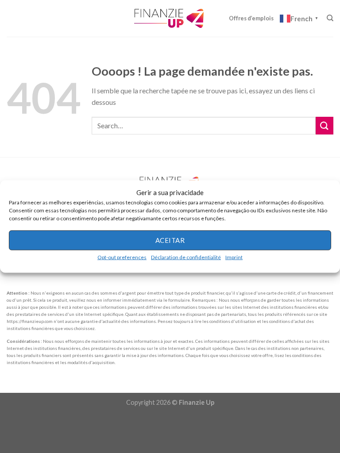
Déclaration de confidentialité (186, 256)
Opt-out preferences (122, 256)
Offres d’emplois (251, 18)
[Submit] (324, 125)
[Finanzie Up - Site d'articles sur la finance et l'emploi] (170, 18)
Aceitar (170, 240)
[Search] (330, 18)
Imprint (234, 256)
